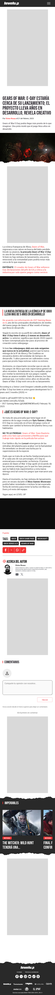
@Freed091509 (15, 398)
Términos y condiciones (31, 972)
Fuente (6, 532)
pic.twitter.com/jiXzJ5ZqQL (12, 400)
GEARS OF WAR (27, 543)
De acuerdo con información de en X (27, 321)
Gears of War (38, 246)
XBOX (13, 539)
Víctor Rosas (11, 118)
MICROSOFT (42, 539)
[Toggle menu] (49, 3)
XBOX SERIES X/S (11, 543)
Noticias (7, 838)
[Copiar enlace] (23, 550)
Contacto (19, 972)
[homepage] (11, 3)
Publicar (45, 700)
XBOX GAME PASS (26, 539)
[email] (17, 574)
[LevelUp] (7, 984)
